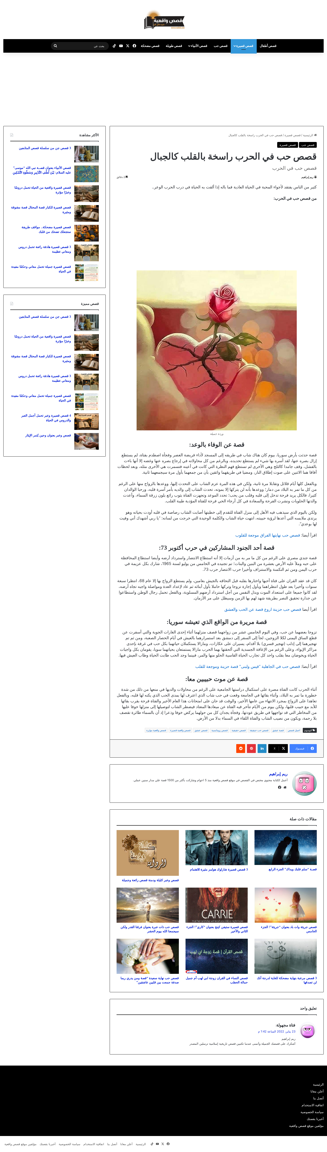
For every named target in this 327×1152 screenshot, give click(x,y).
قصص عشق (201, 730)
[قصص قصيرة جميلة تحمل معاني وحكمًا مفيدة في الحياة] (86, 272)
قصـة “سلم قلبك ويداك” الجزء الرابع (293, 869)
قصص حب (221, 46)
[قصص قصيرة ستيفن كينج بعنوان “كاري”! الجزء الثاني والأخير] (217, 905)
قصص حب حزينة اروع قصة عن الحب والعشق (262, 609)
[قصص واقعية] (163, 19)
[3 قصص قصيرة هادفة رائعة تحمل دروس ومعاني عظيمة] (86, 253)
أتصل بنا (318, 1098)
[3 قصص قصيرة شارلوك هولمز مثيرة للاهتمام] (217, 847)
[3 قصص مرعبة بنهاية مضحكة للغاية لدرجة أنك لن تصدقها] (285, 956)
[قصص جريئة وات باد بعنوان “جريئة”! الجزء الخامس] (285, 905)
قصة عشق (278, 730)
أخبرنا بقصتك (315, 1119)
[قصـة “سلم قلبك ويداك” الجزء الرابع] (285, 847)
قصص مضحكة (150, 46)
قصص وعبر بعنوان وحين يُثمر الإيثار (48, 435)
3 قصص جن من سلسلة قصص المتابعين (45, 148)
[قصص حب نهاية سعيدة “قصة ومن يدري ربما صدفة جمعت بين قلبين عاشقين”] (148, 956)
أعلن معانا (317, 1091)
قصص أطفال (268, 46)
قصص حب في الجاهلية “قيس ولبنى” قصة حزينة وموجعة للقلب (247, 666)
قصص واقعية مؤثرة (156, 730)
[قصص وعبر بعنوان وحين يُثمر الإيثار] (86, 441)
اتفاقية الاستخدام (313, 1105)
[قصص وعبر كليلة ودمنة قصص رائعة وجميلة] (148, 853)
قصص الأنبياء (199, 46)
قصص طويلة (174, 46)
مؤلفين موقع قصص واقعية (306, 1126)
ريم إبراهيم (307, 177)
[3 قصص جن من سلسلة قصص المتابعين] (86, 154)
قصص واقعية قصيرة (180, 730)
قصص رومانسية (220, 730)
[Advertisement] (289, 88)
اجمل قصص (294, 730)
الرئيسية (308, 135)
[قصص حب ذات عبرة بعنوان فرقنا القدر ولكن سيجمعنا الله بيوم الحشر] (148, 905)
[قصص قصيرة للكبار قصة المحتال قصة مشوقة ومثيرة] (86, 213)
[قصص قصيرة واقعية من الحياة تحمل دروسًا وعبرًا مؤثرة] (86, 193)
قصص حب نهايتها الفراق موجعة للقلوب (267, 535)
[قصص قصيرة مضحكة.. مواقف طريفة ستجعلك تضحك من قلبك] (86, 233)
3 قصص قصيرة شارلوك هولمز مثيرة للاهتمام (219, 869)
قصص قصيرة (244, 46)
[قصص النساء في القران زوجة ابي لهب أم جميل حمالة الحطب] (217, 956)
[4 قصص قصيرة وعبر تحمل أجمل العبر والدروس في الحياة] (86, 421)
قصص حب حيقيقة (259, 730)
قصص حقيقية (239, 730)
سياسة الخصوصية (312, 1112)
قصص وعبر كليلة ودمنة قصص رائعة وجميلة (150, 880)
